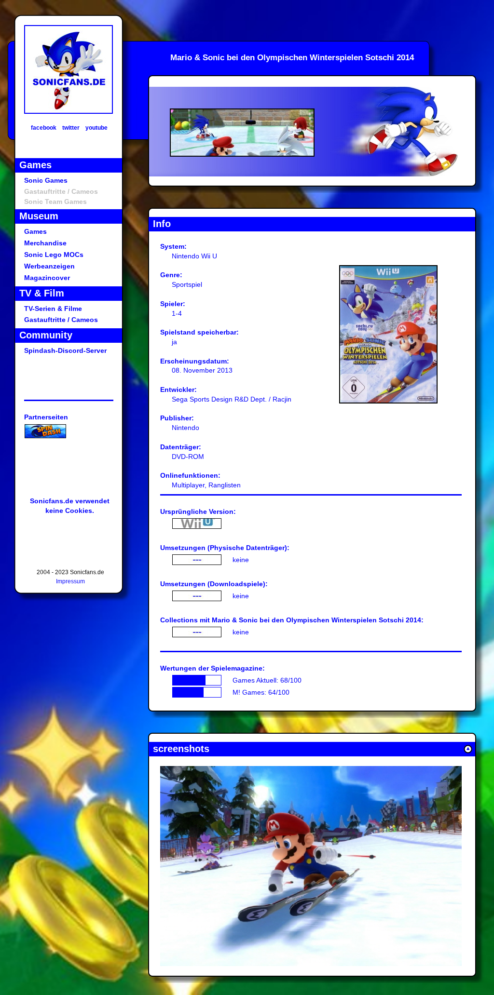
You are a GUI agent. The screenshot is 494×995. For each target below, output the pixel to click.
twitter (71, 127)
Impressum (70, 581)
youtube (96, 127)
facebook (43, 127)
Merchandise (45, 243)
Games (35, 231)
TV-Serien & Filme (53, 308)
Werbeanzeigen (49, 266)
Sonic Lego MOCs (53, 254)
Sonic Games (46, 180)
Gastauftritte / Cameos (61, 319)
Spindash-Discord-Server (65, 350)
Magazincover (47, 278)
